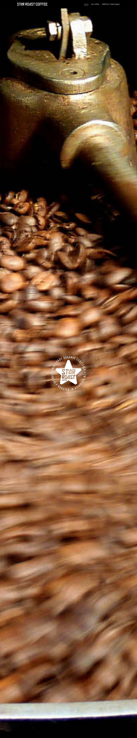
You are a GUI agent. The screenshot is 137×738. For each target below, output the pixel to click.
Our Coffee (95, 4)
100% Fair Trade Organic (111, 4)
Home (86, 4)
